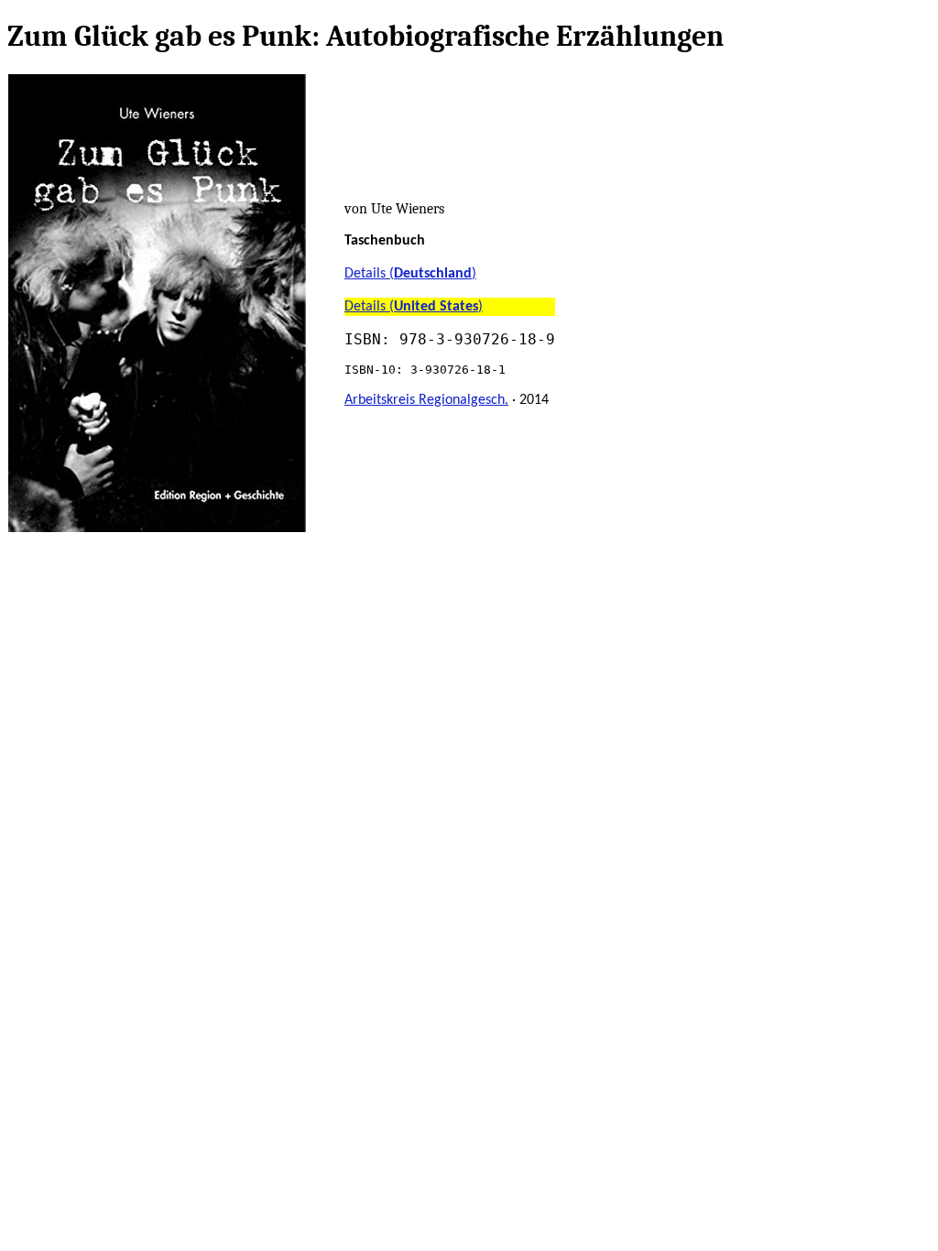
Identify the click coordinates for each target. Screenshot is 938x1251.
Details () (410, 274)
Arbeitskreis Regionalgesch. (426, 400)
